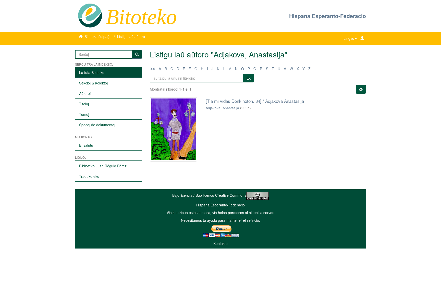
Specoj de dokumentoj (97, 124)
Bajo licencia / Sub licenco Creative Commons (209, 195)
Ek (249, 78)
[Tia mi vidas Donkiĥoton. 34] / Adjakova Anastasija (255, 101)
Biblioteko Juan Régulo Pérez (103, 165)
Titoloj (84, 103)
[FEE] (90, 15)
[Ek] (137, 54)
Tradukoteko (89, 176)
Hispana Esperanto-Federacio (327, 16)
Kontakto (220, 243)
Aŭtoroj (85, 93)
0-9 (152, 68)
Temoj (84, 114)
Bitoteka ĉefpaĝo (98, 36)
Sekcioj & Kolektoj (93, 82)
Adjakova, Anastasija (222, 107)
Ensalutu (86, 145)
